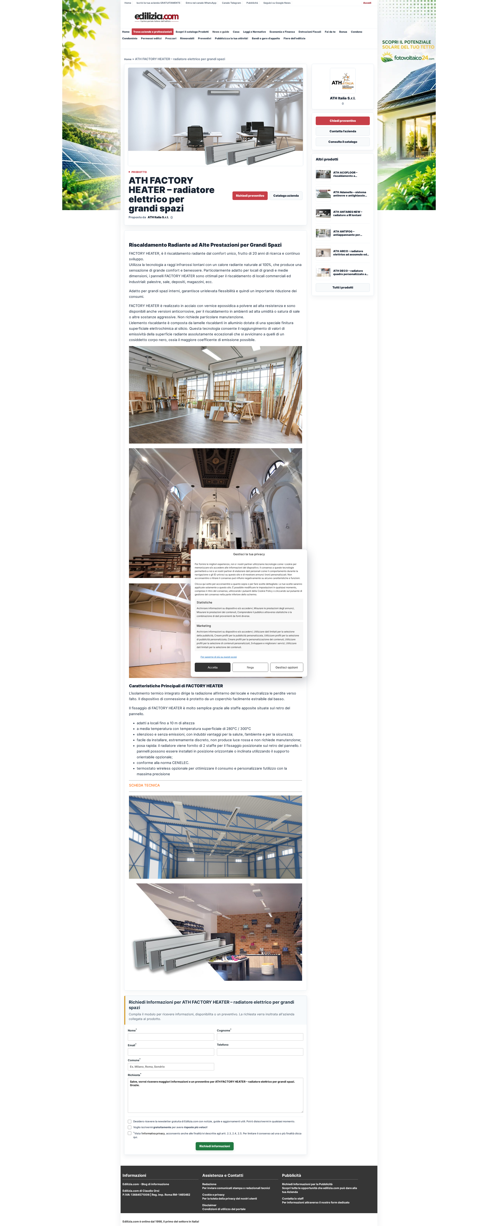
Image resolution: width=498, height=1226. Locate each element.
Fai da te (330, 31)
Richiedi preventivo (250, 195)
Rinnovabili (187, 38)
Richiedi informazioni (214, 1146)
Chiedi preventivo (343, 121)
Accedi (367, 2)
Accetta (212, 667)
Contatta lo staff (292, 1198)
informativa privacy (153, 1133)
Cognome (224, 1030)
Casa (236, 31)
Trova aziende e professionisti (152, 31)
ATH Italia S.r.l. (158, 217)
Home (127, 2)
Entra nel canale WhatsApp (201, 2)
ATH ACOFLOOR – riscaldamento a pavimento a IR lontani (348, 174)
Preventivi (204, 38)
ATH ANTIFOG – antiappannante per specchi (346, 233)
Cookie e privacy (213, 1194)
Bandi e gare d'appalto (266, 38)
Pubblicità (252, 2)
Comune (134, 1060)
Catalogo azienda (286, 195)
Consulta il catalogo (342, 142)
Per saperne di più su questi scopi (219, 656)
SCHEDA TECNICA (144, 785)
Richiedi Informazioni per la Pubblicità (307, 1184)
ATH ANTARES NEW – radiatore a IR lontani (347, 213)
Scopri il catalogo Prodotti (192, 31)
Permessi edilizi (151, 38)
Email (132, 1045)
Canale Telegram (231, 2)
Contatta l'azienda (343, 131)
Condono (356, 31)
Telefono (223, 1044)
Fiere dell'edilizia (294, 38)
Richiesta (134, 1075)
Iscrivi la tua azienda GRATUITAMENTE (158, 2)
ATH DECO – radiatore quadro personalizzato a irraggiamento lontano (349, 272)
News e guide (220, 31)
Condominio (129, 38)
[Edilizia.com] (156, 17)
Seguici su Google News (277, 2)
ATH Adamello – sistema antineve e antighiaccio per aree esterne (349, 194)
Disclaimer (209, 1205)
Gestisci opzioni (286, 667)
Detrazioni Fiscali (310, 31)
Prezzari (170, 38)
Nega (250, 667)
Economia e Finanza (282, 31)
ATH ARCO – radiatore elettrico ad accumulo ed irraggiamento (350, 253)
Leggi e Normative (254, 31)
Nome (132, 1030)
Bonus (343, 31)
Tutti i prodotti (342, 287)
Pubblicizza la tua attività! (231, 38)
